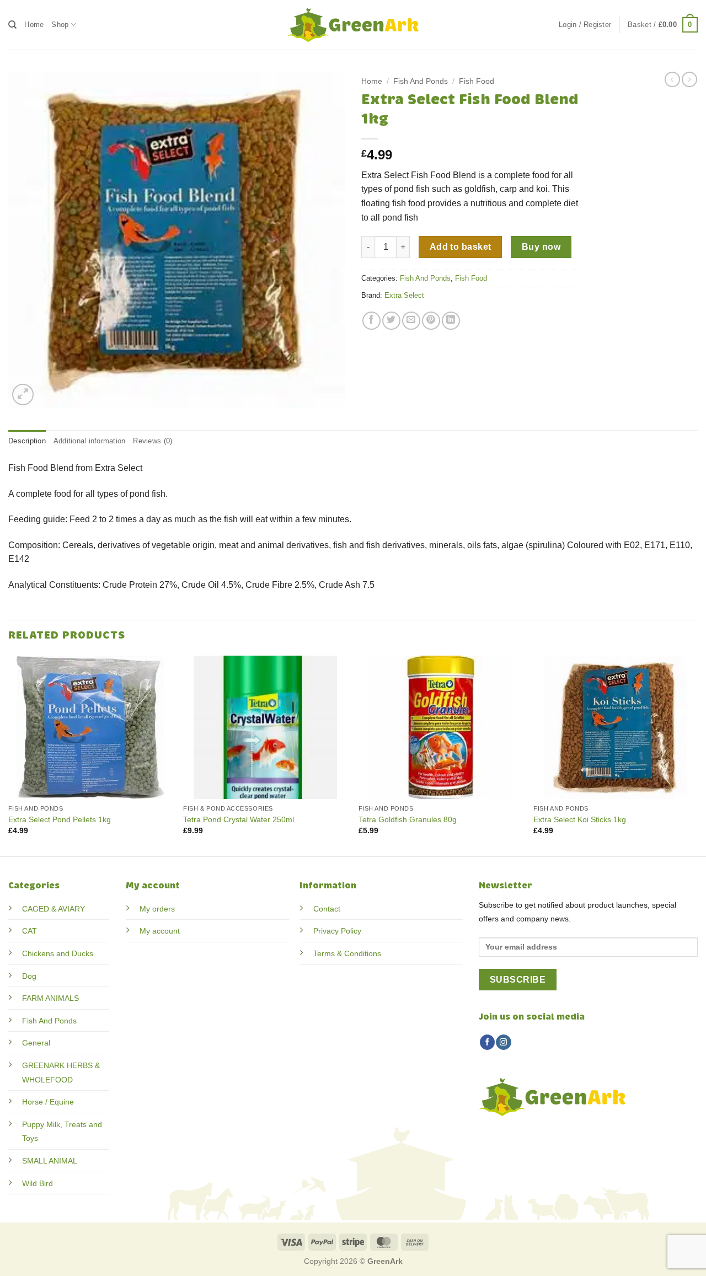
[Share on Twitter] (391, 321)
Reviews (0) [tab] (152, 441)
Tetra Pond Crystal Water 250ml (238, 819)
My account (160, 930)
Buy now (541, 246)
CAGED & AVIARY (53, 908)
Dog (29, 976)
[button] (585, 25)
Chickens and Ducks (57, 953)
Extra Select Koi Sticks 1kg (579, 819)
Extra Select (404, 295)
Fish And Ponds (420, 81)
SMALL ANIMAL (49, 1160)
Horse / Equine (48, 1101)
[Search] (12, 24)
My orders (157, 908)
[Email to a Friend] (411, 321)
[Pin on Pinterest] (431, 321)
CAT (29, 930)
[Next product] (672, 79)
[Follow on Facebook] (487, 1042)
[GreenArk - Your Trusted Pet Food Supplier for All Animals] (353, 25)
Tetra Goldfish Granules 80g (408, 819)
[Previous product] (689, 79)
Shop (59, 24)
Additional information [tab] (90, 441)
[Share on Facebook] (371, 321)
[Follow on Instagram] (503, 1042)
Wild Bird (37, 1183)
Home (34, 24)
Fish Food (476, 81)
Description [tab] (27, 441)
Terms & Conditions (347, 953)
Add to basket (460, 246)
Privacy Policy (337, 930)
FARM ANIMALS (50, 998)
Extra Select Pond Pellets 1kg (59, 819)
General (36, 1042)
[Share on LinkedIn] (451, 321)
